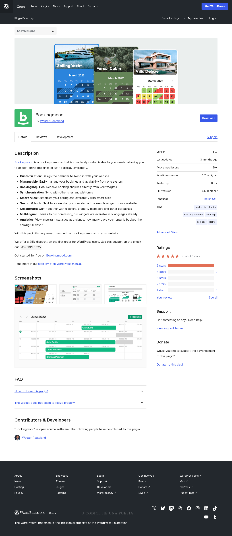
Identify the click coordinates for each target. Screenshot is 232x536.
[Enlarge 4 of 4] (141, 312)
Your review (164, 297)
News (17, 481)
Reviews (41, 137)
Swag (143, 492)
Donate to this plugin (170, 364)
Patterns (61, 492)
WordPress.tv (106, 492)
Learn (100, 475)
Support (212, 137)
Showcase (62, 475)
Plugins (60, 487)
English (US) (210, 198)
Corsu (52, 513)
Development (64, 137)
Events (142, 481)
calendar (201, 221)
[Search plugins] (53, 31)
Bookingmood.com (59, 255)
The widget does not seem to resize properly (44, 402)
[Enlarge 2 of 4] (96, 289)
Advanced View (167, 232)
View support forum (170, 328)
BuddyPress (188, 492)
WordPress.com (191, 475)
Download (208, 118)
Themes (61, 481)
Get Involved (146, 475)
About (18, 475)
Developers (104, 487)
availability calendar (205, 207)
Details (22, 137)
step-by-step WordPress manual (59, 264)
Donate (144, 487)
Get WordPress (215, 6)
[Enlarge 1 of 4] (51, 289)
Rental (212, 221)
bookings (211, 214)
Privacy (18, 492)
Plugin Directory (24, 18)
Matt (184, 481)
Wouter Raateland (52, 121)
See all (213, 297)
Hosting (19, 487)
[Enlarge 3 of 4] (141, 289)
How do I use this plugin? (31, 391)
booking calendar (193, 214)
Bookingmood (23, 162)
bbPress (186, 487)
